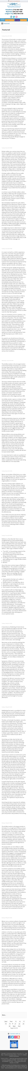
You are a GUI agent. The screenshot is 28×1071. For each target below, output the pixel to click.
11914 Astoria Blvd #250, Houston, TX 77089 (18, 1062)
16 (19, 1021)
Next (14, 1026)
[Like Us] (11, 17)
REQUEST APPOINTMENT (9, 20)
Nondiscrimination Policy (10, 1054)
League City (14, 14)
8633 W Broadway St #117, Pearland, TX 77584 (16, 1067)
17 (23, 1021)
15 (15, 1021)
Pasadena (14, 10)
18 (5, 1024)
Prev (11, 1021)
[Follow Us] (14, 17)
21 (15, 1024)
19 (9, 1024)
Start (6, 1021)
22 (19, 1024)
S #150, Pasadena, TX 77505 (9, 1060)
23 (23, 1024)
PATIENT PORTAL (23, 20)
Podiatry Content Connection (18, 1055)
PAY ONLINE (17, 20)
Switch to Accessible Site (15, 1)
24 (9, 1026)
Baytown (14, 12)
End (19, 1026)
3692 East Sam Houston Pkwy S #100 (18, 1058)
